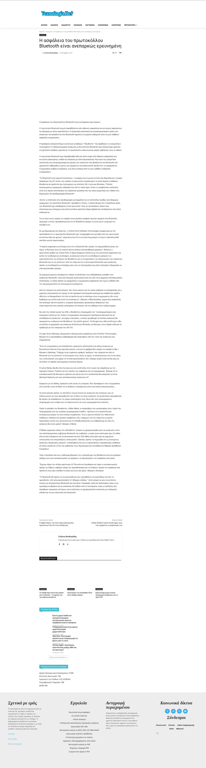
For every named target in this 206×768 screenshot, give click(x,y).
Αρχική (41, 32)
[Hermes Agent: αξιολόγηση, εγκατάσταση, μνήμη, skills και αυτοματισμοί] (45, 648)
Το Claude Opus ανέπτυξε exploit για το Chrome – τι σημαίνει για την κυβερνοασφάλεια (51, 595)
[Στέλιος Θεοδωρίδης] (40, 53)
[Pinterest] (71, 59)
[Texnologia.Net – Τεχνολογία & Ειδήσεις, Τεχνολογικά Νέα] (58, 13)
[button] (157, 733)
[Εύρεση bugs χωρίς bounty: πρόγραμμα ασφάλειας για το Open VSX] (108, 572)
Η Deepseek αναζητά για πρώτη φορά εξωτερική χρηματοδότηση (64, 629)
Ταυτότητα (11, 734)
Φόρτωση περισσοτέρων (58, 657)
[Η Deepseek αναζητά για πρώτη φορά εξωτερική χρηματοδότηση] (45, 630)
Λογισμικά (49, 32)
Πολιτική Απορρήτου (15, 744)
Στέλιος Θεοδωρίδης (51, 53)
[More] (82, 59)
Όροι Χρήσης (12, 739)
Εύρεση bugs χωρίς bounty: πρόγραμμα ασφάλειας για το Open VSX (106, 595)
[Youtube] (185, 711)
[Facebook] (60, 59)
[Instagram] (63, 544)
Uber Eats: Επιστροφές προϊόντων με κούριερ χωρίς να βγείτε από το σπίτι (65, 638)
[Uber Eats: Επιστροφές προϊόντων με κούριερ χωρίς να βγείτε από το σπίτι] (45, 639)
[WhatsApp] (77, 59)
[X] (66, 59)
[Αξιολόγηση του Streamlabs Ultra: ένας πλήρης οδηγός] (80, 572)
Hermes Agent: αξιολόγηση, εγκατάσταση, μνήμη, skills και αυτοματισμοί (64, 647)
